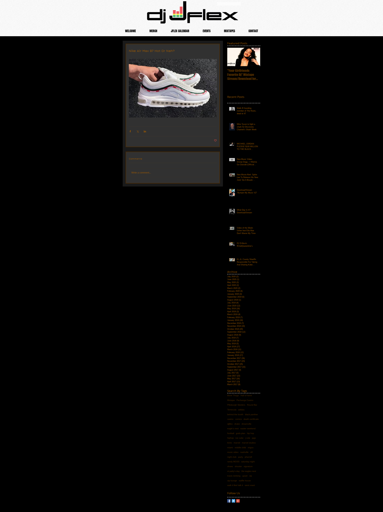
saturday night (248, 461)
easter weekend (248, 428)
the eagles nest (248, 471)
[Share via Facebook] (130, 131)
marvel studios (249, 443)
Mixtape (231, 400)
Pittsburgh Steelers (236, 405)
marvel (237, 443)
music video (232, 452)
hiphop (230, 438)
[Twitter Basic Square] (233, 501)
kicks (229, 443)
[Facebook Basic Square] (229, 501)
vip (250, 476)
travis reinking (233, 476)
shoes (230, 466)
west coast (250, 485)
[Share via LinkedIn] (144, 131)
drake (237, 424)
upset (244, 476)
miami (230, 447)
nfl (251, 452)
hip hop (250, 433)
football (230, 433)
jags (254, 438)
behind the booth (235, 414)
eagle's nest (233, 428)
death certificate (251, 419)
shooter (238, 466)
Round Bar (252, 405)
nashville (244, 452)
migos (250, 447)
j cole (247, 438)
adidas (241, 409)
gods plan (240, 433)
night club (231, 457)
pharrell (248, 457)
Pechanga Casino (245, 400)
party (240, 457)
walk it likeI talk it (235, 485)
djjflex (230, 424)
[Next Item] (255, 57)
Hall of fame (246, 395)
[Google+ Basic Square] (238, 501)
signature (248, 466)
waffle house (245, 480)
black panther (251, 414)
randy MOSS (233, 461)
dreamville (246, 424)
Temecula (231, 409)
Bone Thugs (233, 395)
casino (230, 419)
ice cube (239, 438)
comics (238, 419)
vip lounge (232, 480)
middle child (240, 447)
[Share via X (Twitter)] (137, 131)
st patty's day (233, 471)
